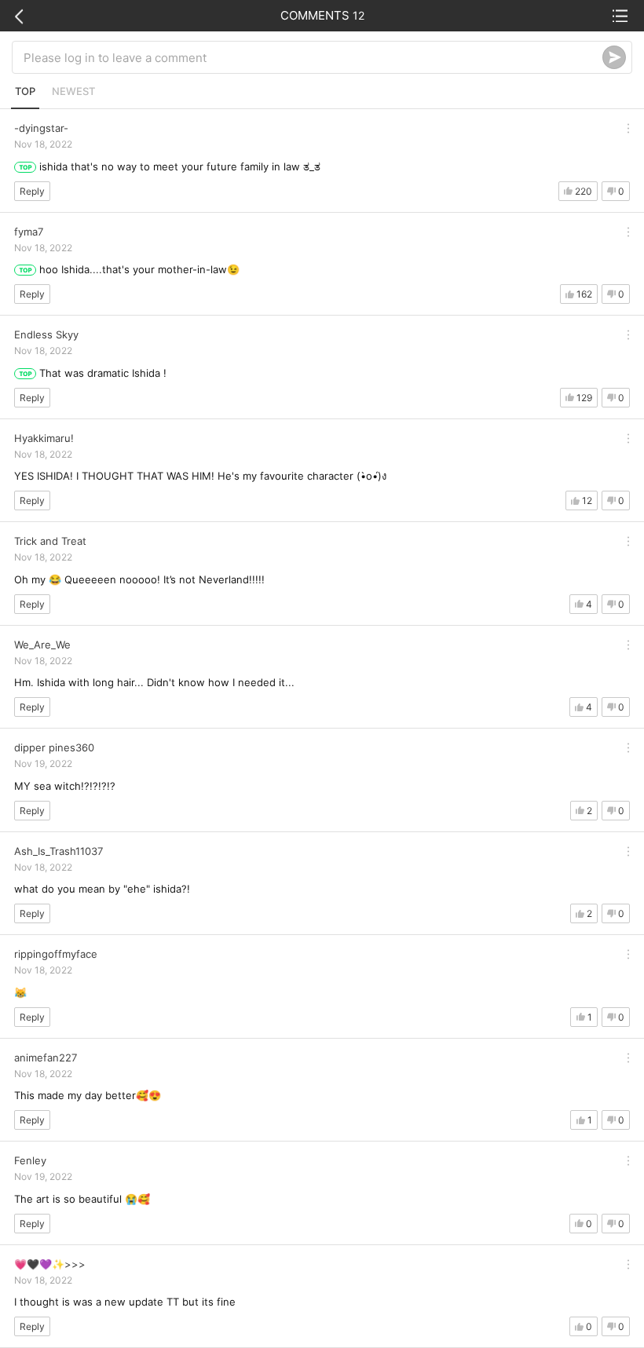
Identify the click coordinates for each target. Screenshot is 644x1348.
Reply (32, 191)
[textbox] (313, 57)
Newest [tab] (73, 91)
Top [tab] (25, 91)
